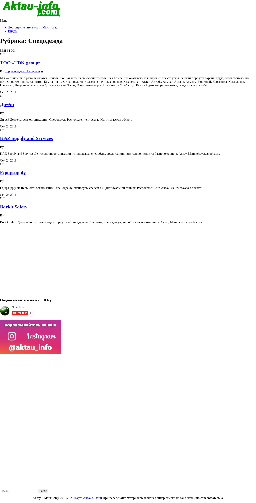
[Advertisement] (120, 262)
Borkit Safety (13, 206)
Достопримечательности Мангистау (32, 27)
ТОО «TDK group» (20, 62)
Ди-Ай (7, 104)
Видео (12, 31)
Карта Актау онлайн (88, 498)
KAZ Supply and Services (26, 138)
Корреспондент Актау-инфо (24, 71)
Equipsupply (13, 172)
